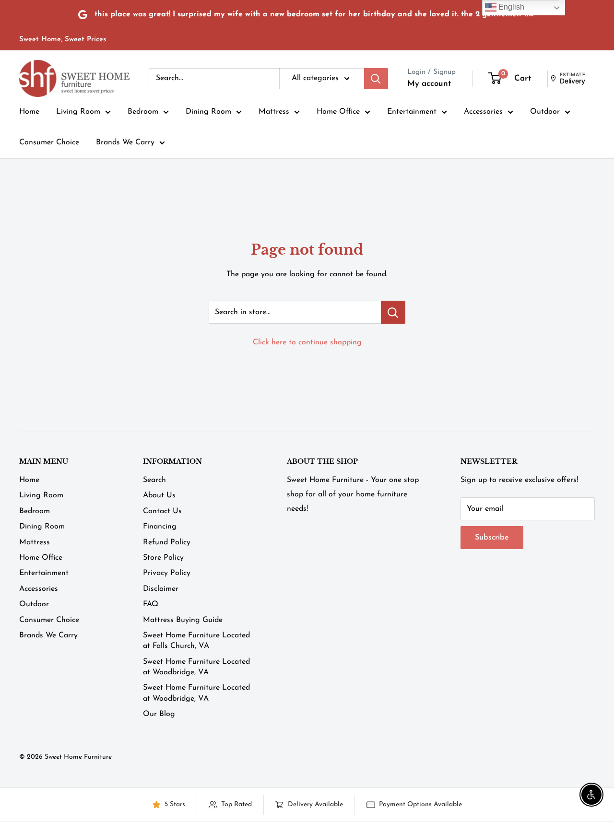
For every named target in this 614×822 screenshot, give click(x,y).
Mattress (274, 112)
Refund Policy (166, 542)
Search (154, 480)
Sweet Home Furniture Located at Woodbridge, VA (196, 667)
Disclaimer (160, 589)
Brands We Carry (125, 142)
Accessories (483, 112)
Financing (160, 526)
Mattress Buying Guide (183, 620)
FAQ (150, 604)
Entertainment (412, 112)
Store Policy (163, 558)
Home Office (338, 112)
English (510, 7)
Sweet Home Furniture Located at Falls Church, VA (196, 641)
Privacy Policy (166, 573)
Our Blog (159, 714)
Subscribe (492, 537)
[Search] (376, 78)
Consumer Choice (49, 142)
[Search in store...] (393, 312)
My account (429, 84)
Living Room (78, 112)
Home (29, 112)
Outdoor (545, 112)
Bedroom (143, 112)
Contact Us (162, 511)
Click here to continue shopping (307, 342)
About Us (159, 495)
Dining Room (208, 112)
